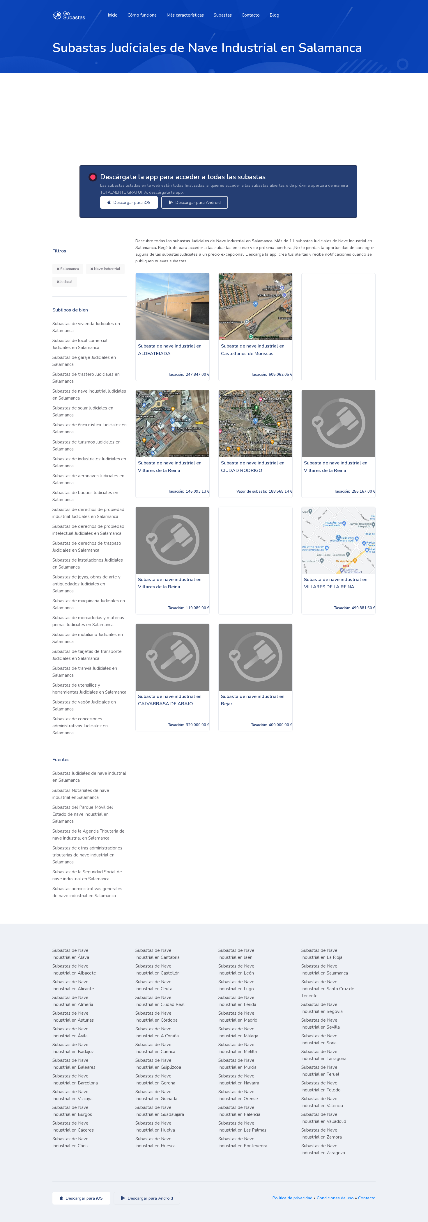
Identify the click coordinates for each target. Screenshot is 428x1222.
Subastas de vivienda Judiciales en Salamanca (86, 327)
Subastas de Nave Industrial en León (236, 969)
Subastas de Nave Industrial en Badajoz (73, 1048)
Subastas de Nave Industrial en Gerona (155, 1079)
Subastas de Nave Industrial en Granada (156, 1095)
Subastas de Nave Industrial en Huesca (155, 1142)
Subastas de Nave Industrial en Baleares (73, 1063)
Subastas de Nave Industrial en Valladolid (323, 1117)
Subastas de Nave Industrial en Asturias (73, 1016)
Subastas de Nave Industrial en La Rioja (321, 953)
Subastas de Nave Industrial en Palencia (239, 1111)
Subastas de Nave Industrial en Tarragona (323, 1055)
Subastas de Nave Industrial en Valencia (322, 1102)
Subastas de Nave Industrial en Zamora (321, 1133)
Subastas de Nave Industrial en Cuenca (155, 1048)
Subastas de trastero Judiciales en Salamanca (86, 377)
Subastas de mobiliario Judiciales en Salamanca (87, 638)
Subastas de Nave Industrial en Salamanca (324, 969)
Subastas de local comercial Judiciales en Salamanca (79, 344)
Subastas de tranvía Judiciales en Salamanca (84, 671)
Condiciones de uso (335, 1198)
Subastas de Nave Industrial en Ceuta (153, 985)
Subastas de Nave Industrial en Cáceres (73, 1126)
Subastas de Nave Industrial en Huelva (155, 1126)
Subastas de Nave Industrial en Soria (319, 1039)
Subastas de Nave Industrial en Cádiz (70, 1142)
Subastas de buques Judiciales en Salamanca (85, 496)
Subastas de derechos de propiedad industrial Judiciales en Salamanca (88, 513)
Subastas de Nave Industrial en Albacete (74, 969)
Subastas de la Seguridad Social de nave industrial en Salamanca (87, 875)
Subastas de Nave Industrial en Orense (238, 1095)
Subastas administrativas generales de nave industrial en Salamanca (87, 892)
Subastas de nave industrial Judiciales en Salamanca (89, 394)
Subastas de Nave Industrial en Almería (72, 1001)
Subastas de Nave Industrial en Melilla (237, 1048)
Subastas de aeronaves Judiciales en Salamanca (88, 479)
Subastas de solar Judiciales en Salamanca (82, 411)
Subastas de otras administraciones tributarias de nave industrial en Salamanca (87, 855)
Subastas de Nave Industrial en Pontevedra (242, 1142)
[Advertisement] (214, 116)
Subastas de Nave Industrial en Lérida (237, 1001)
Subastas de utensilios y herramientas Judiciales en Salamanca (89, 688)
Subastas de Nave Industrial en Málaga (238, 1032)
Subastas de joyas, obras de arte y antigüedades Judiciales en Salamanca (86, 584)
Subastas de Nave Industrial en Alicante (73, 985)
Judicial (65, 281)
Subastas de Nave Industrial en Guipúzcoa (158, 1063)
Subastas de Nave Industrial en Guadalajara (159, 1111)
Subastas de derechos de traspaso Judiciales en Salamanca (86, 546)
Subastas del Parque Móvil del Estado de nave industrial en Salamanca (82, 814)
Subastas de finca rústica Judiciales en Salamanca (89, 428)
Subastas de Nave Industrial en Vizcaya (72, 1095)
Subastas (223, 15)
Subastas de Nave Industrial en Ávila (70, 1032)
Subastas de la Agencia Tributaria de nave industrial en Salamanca (88, 834)
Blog (274, 15)
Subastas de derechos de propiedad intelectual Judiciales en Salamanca (88, 529)
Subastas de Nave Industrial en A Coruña (157, 1032)
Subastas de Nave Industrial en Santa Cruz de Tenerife (327, 989)
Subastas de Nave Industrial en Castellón (157, 969)
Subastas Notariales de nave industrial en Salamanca (80, 794)
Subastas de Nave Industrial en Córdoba (156, 1016)
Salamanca (69, 269)
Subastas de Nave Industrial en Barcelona (75, 1079)
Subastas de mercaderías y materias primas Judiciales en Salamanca (88, 621)
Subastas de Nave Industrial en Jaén (236, 953)
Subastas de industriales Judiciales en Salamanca (89, 462)
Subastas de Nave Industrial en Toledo (321, 1086)
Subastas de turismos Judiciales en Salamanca (86, 445)
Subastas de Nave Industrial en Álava (70, 953)
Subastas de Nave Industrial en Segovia (322, 1008)
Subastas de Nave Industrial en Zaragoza (323, 1149)
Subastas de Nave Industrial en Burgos (72, 1111)
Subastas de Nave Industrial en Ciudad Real (160, 1001)
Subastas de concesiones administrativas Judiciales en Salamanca (80, 726)
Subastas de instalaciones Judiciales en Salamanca (87, 563)
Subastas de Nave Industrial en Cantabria (157, 953)
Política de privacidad (292, 1198)
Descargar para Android (197, 202)
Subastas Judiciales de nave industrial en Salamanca (89, 776)
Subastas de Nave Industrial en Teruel (320, 1070)
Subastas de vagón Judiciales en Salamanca (84, 705)
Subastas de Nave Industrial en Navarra (238, 1079)
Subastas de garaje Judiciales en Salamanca (84, 361)
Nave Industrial (106, 269)
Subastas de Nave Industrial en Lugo (236, 985)
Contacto (251, 15)
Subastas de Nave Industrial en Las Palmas (242, 1126)
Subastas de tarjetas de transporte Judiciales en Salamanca (87, 655)
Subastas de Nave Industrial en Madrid (237, 1016)
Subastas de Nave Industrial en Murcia (237, 1063)
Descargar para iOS (131, 202)
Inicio (113, 15)
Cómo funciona (142, 15)
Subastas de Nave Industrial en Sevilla (320, 1023)
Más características (185, 15)
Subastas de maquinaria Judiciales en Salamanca (88, 604)
